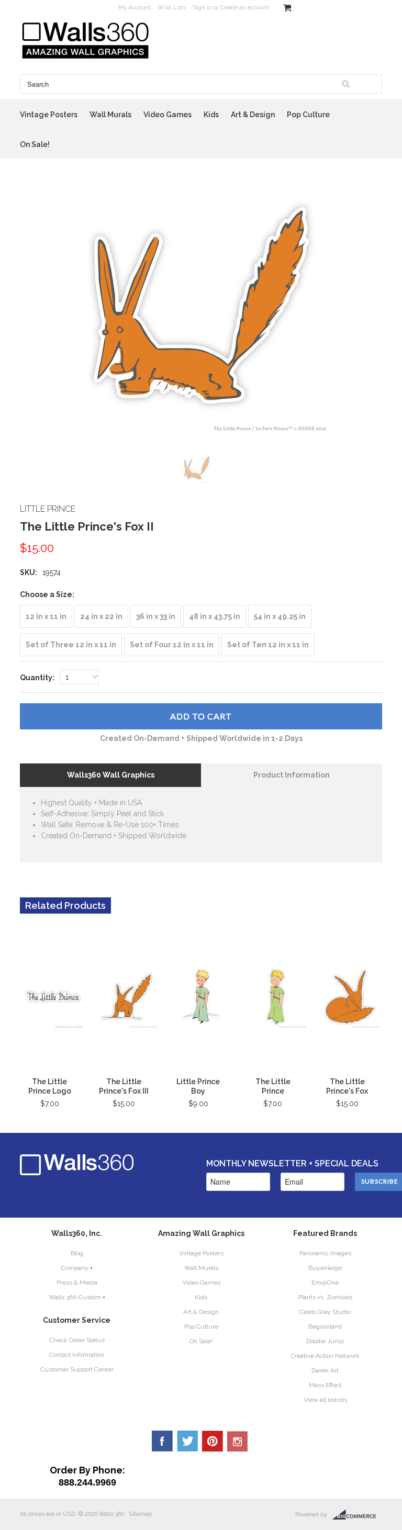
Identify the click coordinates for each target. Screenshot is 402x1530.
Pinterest (212, 1441)
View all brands (325, 1399)
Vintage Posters (48, 114)
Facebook (162, 1441)
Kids (211, 114)
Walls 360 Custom (75, 1297)
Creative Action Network (325, 1355)
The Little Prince (273, 1086)
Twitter (187, 1441)
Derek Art (325, 1370)
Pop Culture (308, 114)
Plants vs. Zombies (325, 1297)
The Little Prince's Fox (347, 1086)
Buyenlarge (325, 1268)
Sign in (202, 7)
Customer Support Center (77, 1369)
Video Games (167, 114)
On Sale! (35, 144)
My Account (134, 7)
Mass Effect (325, 1385)
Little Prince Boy (198, 1086)
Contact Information (76, 1354)
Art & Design (253, 114)
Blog (77, 1253)
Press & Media (77, 1282)
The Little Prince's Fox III (124, 1086)
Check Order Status (77, 1340)
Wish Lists (172, 7)
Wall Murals (110, 114)
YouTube (237, 1441)
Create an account (245, 7)
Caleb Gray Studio (325, 1311)
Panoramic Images (325, 1253)
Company (74, 1268)
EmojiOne (325, 1282)
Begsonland (325, 1326)
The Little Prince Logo (49, 1086)
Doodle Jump (325, 1341)
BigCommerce (357, 1515)
